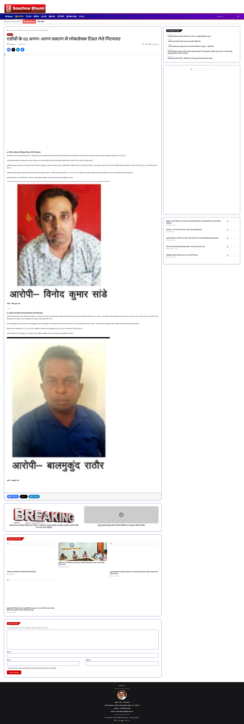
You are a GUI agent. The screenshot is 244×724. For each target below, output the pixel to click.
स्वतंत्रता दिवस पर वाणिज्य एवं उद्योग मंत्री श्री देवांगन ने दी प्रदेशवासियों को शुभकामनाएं (192, 238)
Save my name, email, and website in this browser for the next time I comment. (32, 668)
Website (88, 660)
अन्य (81, 16)
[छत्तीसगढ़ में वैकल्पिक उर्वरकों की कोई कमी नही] (31, 556)
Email (9, 660)
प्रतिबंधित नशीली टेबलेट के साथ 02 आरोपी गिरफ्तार (182, 255)
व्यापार (53, 16)
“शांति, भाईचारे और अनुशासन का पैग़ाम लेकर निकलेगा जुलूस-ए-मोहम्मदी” (55, 21)
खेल (45, 16)
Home (10, 16)
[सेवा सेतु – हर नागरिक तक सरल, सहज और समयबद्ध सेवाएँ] (232, 232)
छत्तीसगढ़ (20, 16)
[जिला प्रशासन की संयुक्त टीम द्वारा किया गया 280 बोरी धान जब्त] (232, 249)
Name (9, 652)
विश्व (37, 16)
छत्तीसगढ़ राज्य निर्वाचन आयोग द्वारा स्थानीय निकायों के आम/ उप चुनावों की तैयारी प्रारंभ (81, 563)
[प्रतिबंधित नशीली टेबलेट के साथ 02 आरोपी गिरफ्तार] (232, 257)
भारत (29, 16)
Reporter (12, 44)
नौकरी (62, 16)
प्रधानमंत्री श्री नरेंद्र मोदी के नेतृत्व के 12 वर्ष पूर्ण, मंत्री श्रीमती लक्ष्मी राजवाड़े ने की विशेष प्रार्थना (134, 573)
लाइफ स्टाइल (72, 16)
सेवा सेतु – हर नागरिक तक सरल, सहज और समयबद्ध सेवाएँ (184, 230)
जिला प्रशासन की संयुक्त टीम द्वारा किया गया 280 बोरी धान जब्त (185, 247)
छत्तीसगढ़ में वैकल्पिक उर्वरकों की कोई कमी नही (21, 572)
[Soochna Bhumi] (25, 8)
